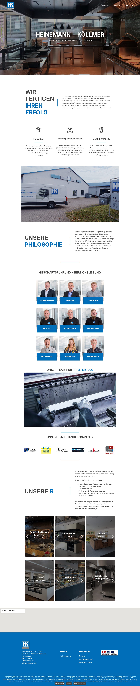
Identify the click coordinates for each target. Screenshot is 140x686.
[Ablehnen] (136, 681)
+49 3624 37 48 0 (28, 661)
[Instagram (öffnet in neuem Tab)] (129, 5)
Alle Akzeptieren (59, 683)
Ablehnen (68, 683)
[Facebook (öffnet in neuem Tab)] (127, 5)
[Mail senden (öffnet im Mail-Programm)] (132, 5)
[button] (26, 399)
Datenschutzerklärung (79, 683)
